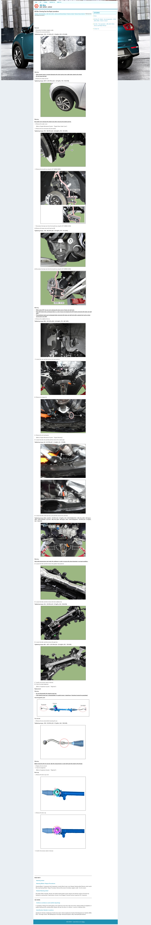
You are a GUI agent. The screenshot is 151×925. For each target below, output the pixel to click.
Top (40, 2)
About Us (59, 2)
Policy (83, 921)
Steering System (70, 13)
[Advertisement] (63, 21)
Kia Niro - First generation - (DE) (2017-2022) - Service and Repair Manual (50, 13)
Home (36, 2)
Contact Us (52, 2)
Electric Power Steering (80, 13)
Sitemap (45, 2)
